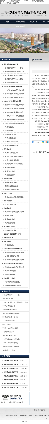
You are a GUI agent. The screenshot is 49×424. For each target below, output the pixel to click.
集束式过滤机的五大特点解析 (11, 368)
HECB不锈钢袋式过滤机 (10, 343)
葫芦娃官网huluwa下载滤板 (14, 164)
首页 (7, 22)
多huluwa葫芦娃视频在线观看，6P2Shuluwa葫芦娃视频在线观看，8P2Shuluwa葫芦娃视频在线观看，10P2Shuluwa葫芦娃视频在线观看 (14, 112)
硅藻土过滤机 (8, 193)
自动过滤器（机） (9, 237)
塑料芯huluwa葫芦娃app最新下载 (14, 253)
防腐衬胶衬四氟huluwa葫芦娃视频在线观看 (14, 120)
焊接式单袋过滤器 (11, 271)
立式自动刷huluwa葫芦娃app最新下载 (14, 98)
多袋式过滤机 (9, 130)
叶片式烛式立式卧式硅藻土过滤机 (14, 197)
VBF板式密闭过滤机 (8, 321)
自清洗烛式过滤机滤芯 (12, 160)
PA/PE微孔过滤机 (9, 226)
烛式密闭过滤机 (10, 171)
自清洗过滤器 (8, 178)
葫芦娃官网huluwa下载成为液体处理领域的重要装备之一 (11, 384)
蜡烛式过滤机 (9, 215)
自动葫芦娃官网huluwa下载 (14, 68)
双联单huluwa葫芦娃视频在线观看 (14, 267)
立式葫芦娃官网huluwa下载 (11, 346)
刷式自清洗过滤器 (11, 182)
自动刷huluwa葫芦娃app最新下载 (13, 87)
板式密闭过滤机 (10, 167)
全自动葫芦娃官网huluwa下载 (14, 71)
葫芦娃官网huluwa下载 (11, 64)
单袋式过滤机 (9, 127)
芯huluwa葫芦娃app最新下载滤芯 (14, 260)
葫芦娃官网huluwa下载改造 (14, 156)
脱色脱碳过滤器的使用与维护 (11, 376)
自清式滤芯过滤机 (11, 204)
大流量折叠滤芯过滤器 (12, 256)
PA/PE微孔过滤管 (10, 230)
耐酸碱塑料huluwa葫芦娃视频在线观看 (14, 109)
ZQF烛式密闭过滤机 (8, 350)
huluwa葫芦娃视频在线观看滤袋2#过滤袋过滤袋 (14, 123)
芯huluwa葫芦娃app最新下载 (13, 249)
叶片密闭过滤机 (10, 175)
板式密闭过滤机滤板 (11, 83)
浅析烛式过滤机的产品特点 (11, 380)
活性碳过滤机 (9, 245)
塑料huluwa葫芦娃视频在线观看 (14, 105)
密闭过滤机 (7, 149)
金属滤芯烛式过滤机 (11, 153)
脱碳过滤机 (7, 241)
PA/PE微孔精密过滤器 (9, 335)
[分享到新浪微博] (45, 142)
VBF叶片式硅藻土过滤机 (10, 328)
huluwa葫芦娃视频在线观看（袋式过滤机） (12, 101)
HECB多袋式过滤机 (8, 306)
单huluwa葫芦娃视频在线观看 (13, 263)
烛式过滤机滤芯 (10, 223)
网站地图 (24, 421)
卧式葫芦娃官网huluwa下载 (14, 79)
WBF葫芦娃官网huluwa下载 (11, 313)
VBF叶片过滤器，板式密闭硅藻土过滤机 (15, 302)
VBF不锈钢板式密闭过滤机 (11, 339)
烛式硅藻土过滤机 (9, 278)
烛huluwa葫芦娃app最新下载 (14, 212)
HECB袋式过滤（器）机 (10, 317)
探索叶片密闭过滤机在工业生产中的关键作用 (11, 365)
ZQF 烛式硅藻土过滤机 (12, 282)
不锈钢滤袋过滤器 (11, 138)
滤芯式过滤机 (8, 201)
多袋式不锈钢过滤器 (11, 145)
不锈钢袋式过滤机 (11, 134)
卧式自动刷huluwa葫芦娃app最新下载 (14, 94)
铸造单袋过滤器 (10, 274)
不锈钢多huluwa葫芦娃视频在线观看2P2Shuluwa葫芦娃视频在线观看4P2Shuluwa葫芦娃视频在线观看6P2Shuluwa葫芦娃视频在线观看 (14, 116)
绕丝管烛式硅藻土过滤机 (13, 285)
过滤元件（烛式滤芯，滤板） (13, 234)
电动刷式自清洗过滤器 (12, 190)
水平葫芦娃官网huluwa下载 (14, 75)
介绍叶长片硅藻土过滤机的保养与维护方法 (11, 361)
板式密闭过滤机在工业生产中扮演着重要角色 (11, 388)
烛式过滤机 (7, 208)
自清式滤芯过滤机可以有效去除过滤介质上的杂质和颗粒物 (11, 372)
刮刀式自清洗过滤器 (11, 186)
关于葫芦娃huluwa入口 (20, 24)
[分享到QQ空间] (43, 142)
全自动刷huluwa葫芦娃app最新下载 (14, 90)
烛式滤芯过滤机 (10, 219)
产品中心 (33, 22)
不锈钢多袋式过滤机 (11, 142)
